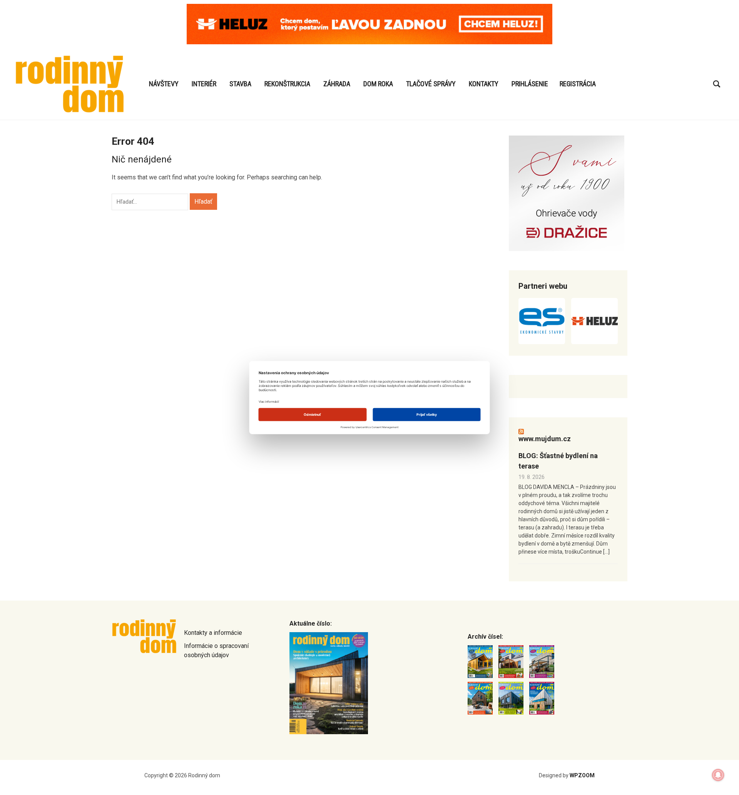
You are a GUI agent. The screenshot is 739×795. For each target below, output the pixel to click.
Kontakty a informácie (213, 632)
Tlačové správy (431, 84)
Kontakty (483, 84)
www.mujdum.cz (544, 439)
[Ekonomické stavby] (541, 321)
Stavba (240, 84)
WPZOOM (582, 775)
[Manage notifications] (718, 775)
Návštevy (164, 84)
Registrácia (578, 84)
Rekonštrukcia (287, 84)
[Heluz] (594, 321)
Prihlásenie (530, 84)
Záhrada (336, 84)
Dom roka (378, 84)
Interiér (204, 84)
